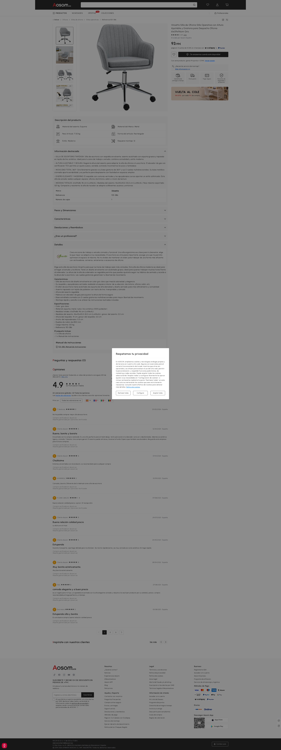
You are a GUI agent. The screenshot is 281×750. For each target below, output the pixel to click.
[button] (4, 745)
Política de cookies (133, 387)
